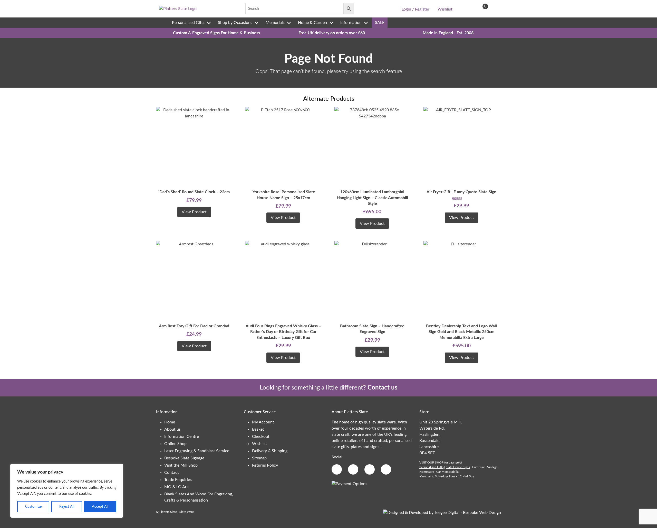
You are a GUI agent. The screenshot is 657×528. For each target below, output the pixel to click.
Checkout (260, 436)
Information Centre (181, 436)
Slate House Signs (458, 467)
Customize (33, 506)
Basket (258, 429)
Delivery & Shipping (269, 451)
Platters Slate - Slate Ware (176, 511)
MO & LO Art (176, 487)
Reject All (66, 506)
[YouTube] (387, 9)
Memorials (275, 23)
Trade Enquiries (178, 480)
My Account (263, 422)
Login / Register (415, 9)
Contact (171, 472)
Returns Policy (265, 465)
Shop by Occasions (235, 23)
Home (169, 422)
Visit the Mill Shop (181, 465)
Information (351, 23)
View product (194, 212)
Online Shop (175, 444)
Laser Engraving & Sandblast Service (196, 451)
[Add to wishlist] (161, 114)
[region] (66, 491)
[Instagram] (379, 9)
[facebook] (363, 9)
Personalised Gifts (188, 23)
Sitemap (259, 458)
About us (172, 429)
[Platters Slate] (178, 9)
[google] (371, 9)
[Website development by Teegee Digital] (442, 513)
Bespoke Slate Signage (184, 458)
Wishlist (445, 9)
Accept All (100, 506)
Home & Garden (312, 23)
